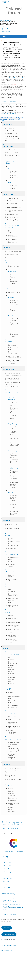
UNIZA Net (6, 869)
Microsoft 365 (7, 878)
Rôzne (5, 884)
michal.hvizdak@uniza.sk (8, 113)
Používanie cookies (6, 950)
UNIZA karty (7, 872)
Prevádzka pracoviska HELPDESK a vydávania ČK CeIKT (13, 899)
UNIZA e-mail (7, 866)
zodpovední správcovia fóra (15, 78)
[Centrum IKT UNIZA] (5, 2)
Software (6, 881)
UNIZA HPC (7, 887)
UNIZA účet (15, 53)
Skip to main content (6, 20)
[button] (13, 123)
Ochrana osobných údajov (9, 945)
